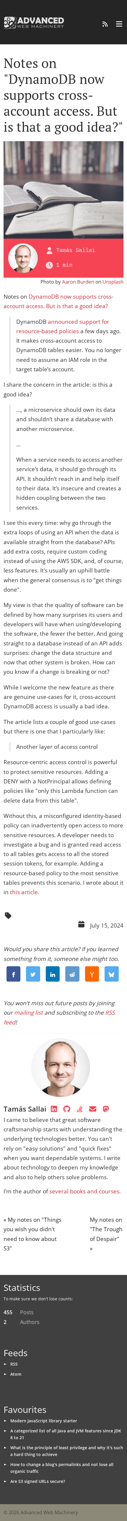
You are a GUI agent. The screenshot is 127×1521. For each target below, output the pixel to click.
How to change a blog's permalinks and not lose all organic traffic (61, 1468)
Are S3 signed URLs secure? (37, 1481)
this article (24, 892)
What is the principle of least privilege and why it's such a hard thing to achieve (66, 1451)
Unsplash (112, 281)
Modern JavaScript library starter (43, 1421)
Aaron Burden (78, 281)
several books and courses (84, 1191)
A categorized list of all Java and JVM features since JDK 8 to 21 (65, 1434)
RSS (14, 1364)
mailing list (28, 1012)
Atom (15, 1374)
